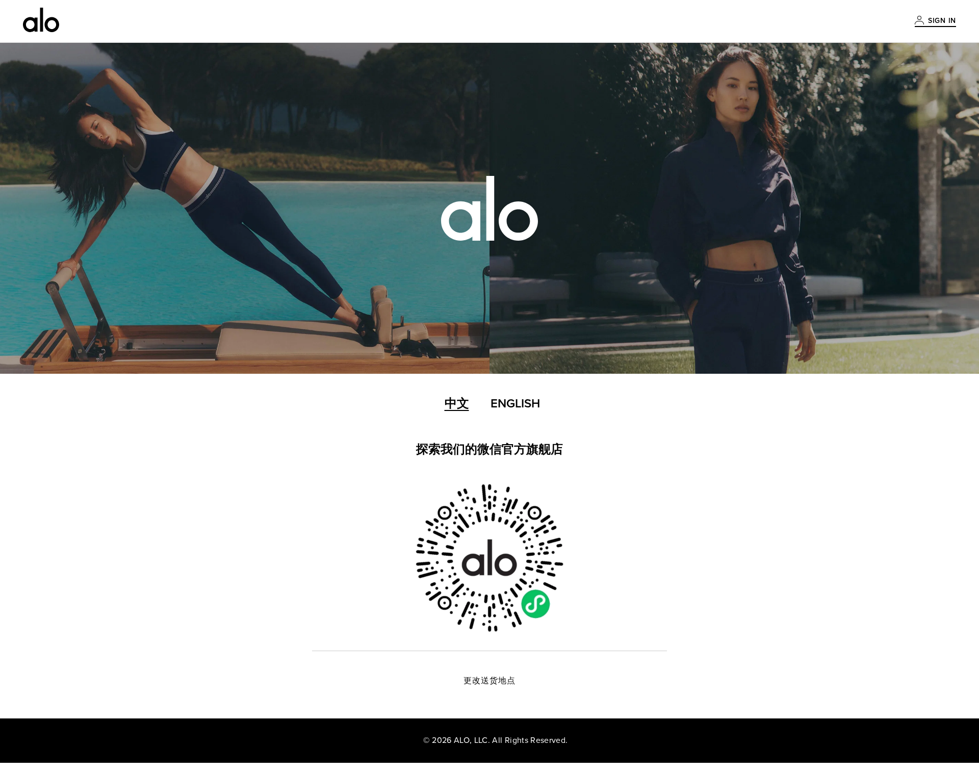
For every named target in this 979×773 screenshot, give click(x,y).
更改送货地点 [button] (489, 681)
